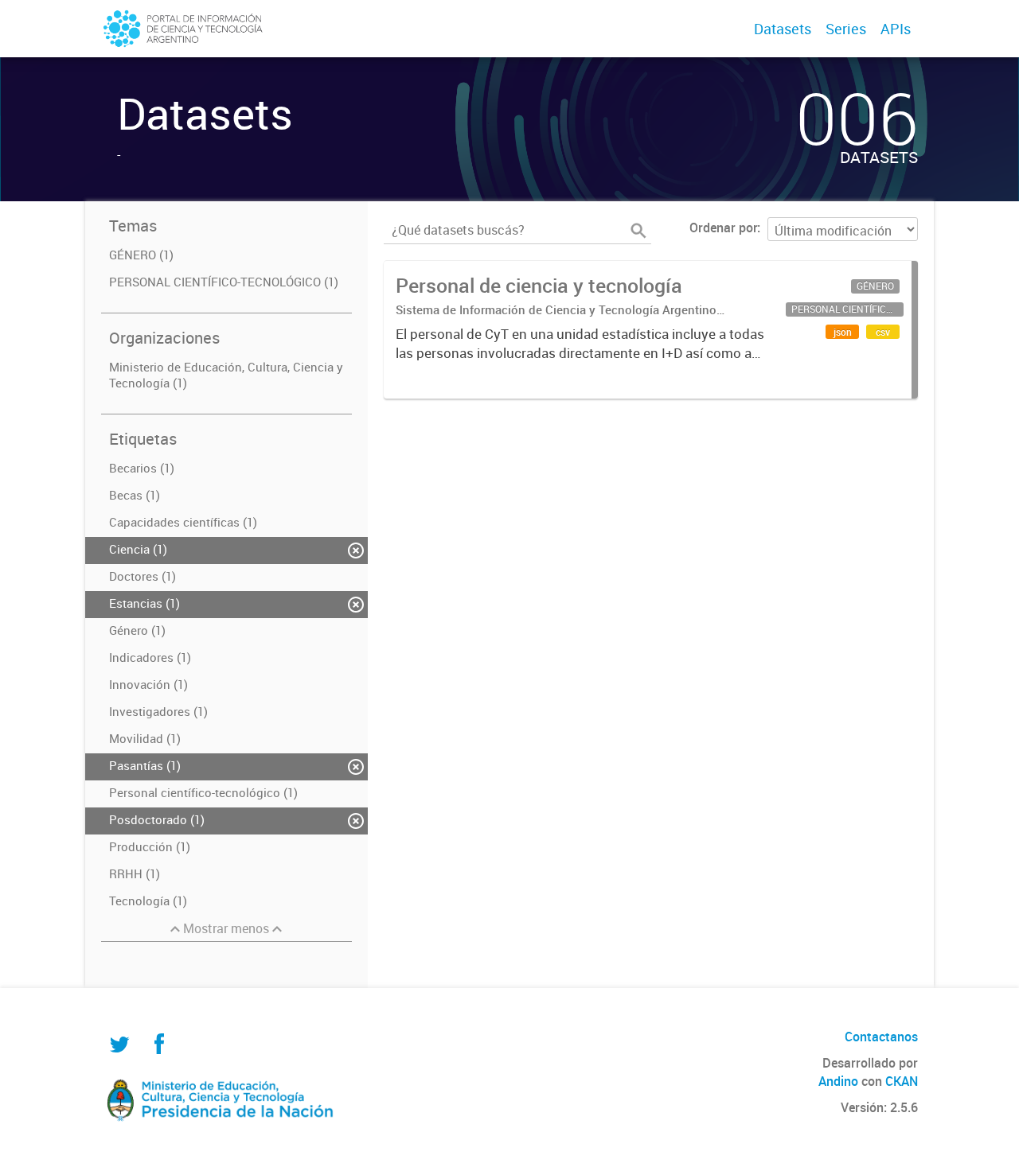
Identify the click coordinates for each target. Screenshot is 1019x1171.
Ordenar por (723, 227)
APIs (895, 28)
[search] (638, 230)
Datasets (782, 28)
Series (846, 28)
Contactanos (881, 1036)
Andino (838, 1081)
